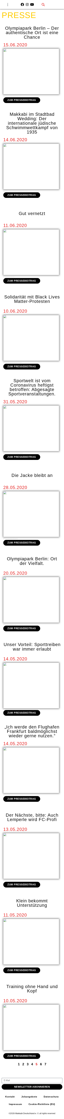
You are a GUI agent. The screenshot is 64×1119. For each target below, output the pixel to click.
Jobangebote (29, 1096)
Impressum (15, 1104)
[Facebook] (22, 4)
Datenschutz (51, 1096)
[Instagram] (27, 4)
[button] (43, 4)
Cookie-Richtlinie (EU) (42, 1104)
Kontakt (10, 1096)
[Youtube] (32, 4)
